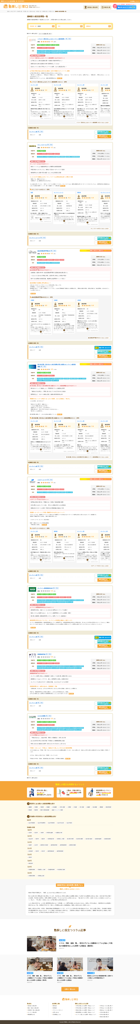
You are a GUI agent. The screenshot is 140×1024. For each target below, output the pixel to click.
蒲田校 (79, 192)
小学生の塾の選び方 (104, 1012)
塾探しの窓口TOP (11, 11)
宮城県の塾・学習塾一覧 (22, 11)
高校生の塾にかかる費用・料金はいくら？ (85, 1010)
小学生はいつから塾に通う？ (106, 1005)
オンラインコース (58, 192)
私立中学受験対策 (41, 50)
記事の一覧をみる (70, 989)
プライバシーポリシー (58, 1010)
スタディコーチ (45, 480)
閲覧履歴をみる (31, 1014)
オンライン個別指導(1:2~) (54, 597)
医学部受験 (66, 378)
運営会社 (55, 1005)
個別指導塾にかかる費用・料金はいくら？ (85, 1012)
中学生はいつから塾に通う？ (106, 1008)
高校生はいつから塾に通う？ (106, 1010)
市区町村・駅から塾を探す (34, 1010)
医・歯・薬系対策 (82, 378)
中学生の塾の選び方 (104, 1014)
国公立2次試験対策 (79, 50)
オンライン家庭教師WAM (48, 588)
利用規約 (55, 1008)
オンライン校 (34, 85)
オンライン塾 (91, 973)
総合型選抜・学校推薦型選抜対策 (52, 52)
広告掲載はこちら (134, 1)
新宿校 (55, 531)
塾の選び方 (62, 940)
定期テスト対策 (64, 52)
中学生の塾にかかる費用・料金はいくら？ (85, 1008)
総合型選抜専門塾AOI (47, 251)
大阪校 (32, 300)
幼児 (38, 44)
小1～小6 (42, 44)
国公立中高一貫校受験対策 (51, 50)
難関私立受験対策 (41, 52)
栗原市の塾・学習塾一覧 (35, 11)
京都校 (55, 300)
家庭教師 (69, 597)
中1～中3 (48, 44)
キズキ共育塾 (44, 716)
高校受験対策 (60, 50)
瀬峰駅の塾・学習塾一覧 (48, 11)
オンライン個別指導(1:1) (42, 47)
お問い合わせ (56, 1012)
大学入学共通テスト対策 (69, 50)
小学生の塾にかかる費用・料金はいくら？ (85, 1005)
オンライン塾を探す (32, 1012)
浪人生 (57, 44)
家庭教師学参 (44, 654)
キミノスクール (45, 145)
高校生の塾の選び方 (104, 1016)
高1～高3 (53, 44)
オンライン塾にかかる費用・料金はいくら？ (86, 1014)
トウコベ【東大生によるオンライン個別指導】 (54, 39)
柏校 (32, 192)
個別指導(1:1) (51, 47)
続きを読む (59, 78)
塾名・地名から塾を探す (33, 1008)
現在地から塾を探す (32, 1005)
